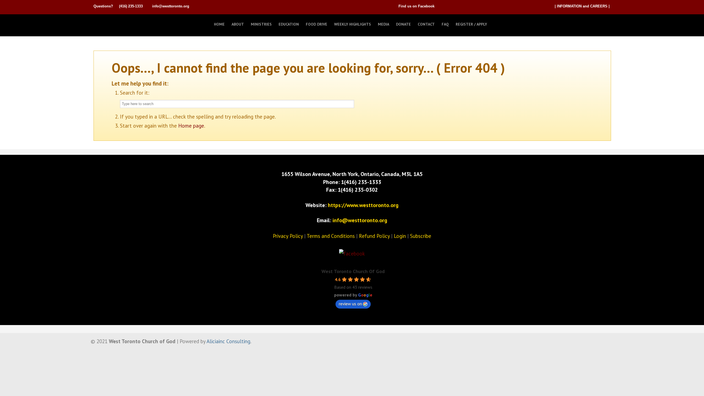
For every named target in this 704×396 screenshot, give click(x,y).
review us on (350, 303)
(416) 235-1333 (131, 6)
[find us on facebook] (352, 253)
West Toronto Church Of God (353, 271)
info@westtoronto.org (170, 6)
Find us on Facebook (416, 6)
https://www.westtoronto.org (363, 205)
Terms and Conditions (331, 236)
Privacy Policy (288, 236)
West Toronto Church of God (121, 23)
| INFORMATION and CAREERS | (582, 6)
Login (400, 236)
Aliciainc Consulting (228, 341)
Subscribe (420, 236)
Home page (191, 125)
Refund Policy (374, 236)
